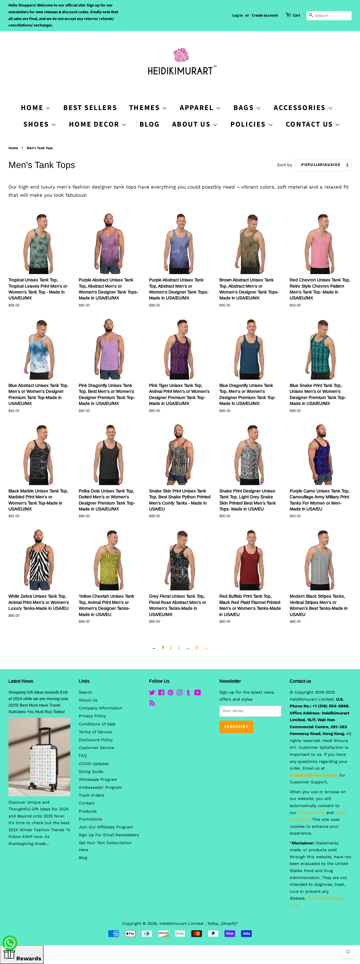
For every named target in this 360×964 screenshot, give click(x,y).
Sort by (284, 164)
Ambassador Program (100, 787)
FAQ (83, 755)
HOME (33, 107)
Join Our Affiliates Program (106, 827)
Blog (150, 124)
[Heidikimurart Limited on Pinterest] (170, 693)
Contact (86, 803)
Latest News (20, 681)
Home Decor (95, 124)
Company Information (100, 708)
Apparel (198, 107)
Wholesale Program (98, 779)
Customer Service (96, 747)
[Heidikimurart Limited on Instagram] (179, 693)
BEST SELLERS (90, 107)
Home (13, 148)
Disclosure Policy (95, 739)
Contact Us (310, 124)
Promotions (90, 819)
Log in (237, 15)
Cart (296, 15)
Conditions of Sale (97, 724)
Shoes (37, 124)
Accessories (301, 107)
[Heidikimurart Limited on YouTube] (197, 693)
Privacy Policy (92, 716)
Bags (244, 107)
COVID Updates (94, 763)
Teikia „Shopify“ (222, 923)
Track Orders (91, 795)
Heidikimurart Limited (182, 923)
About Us (192, 124)
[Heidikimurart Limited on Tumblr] (188, 693)
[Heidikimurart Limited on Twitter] (152, 693)
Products (88, 811)
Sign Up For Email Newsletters (109, 835)
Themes (145, 107)
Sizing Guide (91, 771)
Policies (249, 124)
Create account (265, 15)
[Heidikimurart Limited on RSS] (152, 704)
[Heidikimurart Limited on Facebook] (161, 693)
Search (85, 692)
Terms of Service (95, 732)
